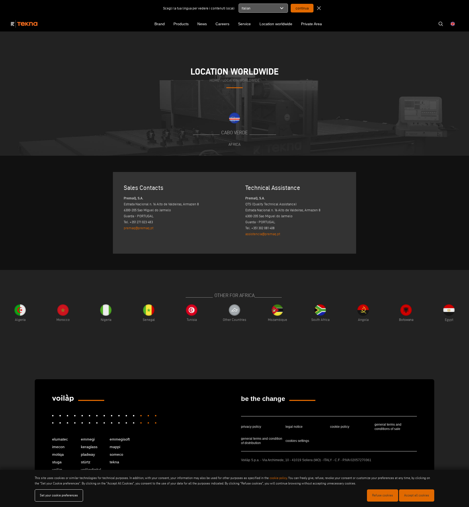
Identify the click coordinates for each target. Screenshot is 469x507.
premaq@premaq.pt (138, 228)
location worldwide (241, 80)
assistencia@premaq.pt (262, 234)
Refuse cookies (382, 495)
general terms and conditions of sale (388, 427)
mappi (115, 447)
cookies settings (297, 441)
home (215, 80)
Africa (234, 144)
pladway (88, 454)
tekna (114, 462)
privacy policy (251, 427)
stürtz (85, 462)
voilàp (57, 469)
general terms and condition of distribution (261, 441)
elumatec (60, 439)
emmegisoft (120, 439)
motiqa (58, 454)
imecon (58, 447)
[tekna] (63, 398)
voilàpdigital (91, 469)
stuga (57, 462)
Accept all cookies (416, 495)
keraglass (89, 447)
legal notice (294, 427)
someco (116, 454)
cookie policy (339, 427)
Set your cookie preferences (59, 495)
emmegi (88, 439)
